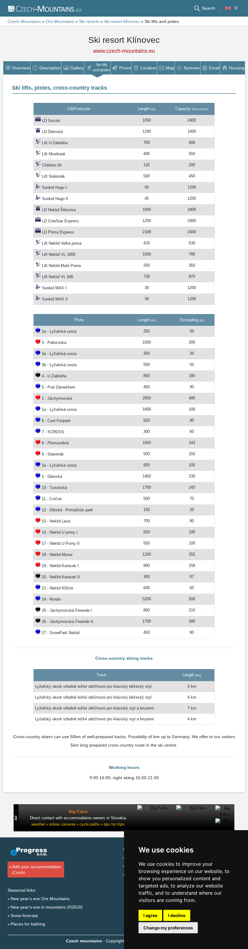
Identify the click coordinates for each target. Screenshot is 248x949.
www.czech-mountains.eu (124, 51)
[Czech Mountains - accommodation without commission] (44, 8)
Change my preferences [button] (168, 927)
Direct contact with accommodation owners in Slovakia (78, 818)
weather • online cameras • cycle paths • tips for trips (78, 824)
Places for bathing (28, 924)
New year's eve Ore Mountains (40, 898)
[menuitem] (16, 68)
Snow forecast (24, 915)
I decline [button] (176, 915)
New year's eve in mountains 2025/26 (47, 907)
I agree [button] (150, 915)
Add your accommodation (36, 869)
